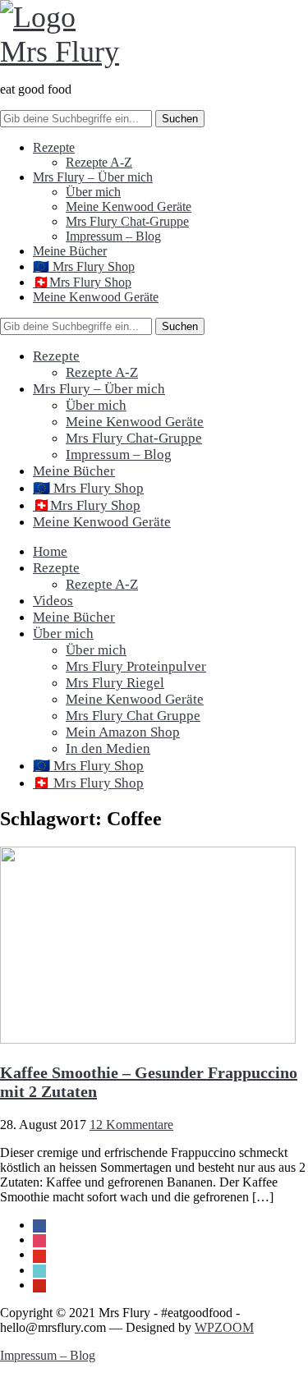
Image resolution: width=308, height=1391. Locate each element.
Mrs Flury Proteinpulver (136, 666)
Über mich (93, 192)
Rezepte (54, 147)
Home (50, 551)
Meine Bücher (70, 251)
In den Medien (108, 748)
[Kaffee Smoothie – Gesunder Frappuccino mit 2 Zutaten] (148, 1039)
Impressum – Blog (113, 236)
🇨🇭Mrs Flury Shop (82, 282)
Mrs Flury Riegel (115, 683)
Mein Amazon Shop (123, 732)
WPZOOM (224, 1327)
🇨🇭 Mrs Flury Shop (88, 783)
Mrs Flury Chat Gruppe (133, 715)
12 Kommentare (131, 1125)
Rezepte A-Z (99, 162)
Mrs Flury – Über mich (93, 177)
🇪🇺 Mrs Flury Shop (84, 266)
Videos (53, 600)
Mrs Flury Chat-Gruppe (127, 221)
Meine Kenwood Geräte (128, 206)
